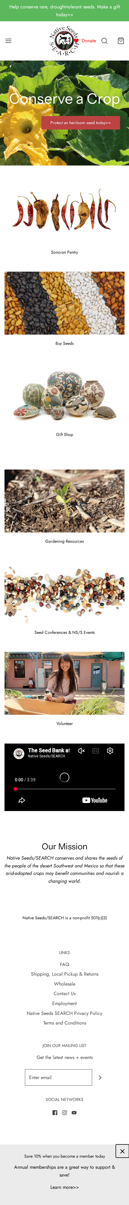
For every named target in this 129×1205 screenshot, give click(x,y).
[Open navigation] (8, 41)
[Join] (100, 1077)
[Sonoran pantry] (64, 211)
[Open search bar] (104, 41)
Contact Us (65, 993)
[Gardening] (64, 501)
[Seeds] (64, 303)
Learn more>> (64, 1187)
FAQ (64, 964)
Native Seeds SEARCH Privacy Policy (64, 1013)
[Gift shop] (64, 394)
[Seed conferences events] (64, 592)
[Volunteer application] (64, 683)
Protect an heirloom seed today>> (80, 123)
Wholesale (64, 983)
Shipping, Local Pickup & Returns (64, 974)
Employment (64, 1003)
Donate (89, 40)
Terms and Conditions (64, 1022)
